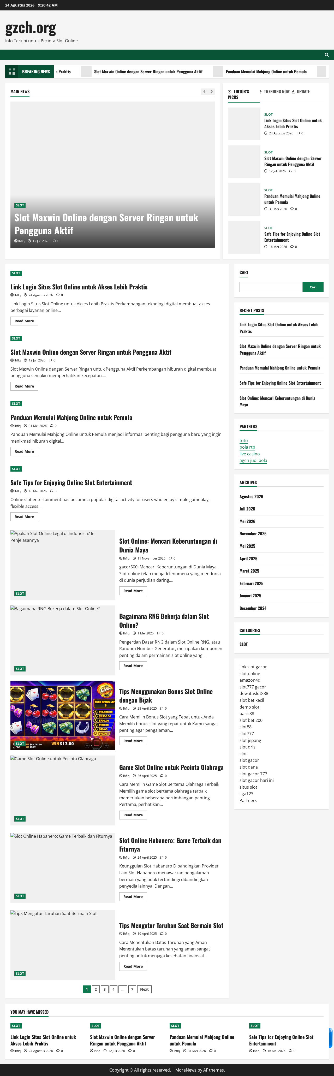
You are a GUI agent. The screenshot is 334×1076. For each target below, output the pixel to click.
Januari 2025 (250, 595)
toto (244, 440)
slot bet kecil (252, 700)
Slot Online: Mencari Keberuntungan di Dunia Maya (62, 565)
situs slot (248, 787)
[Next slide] (211, 91)
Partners (248, 800)
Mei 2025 (247, 546)
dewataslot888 (254, 693)
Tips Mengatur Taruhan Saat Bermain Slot (62, 945)
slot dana (249, 767)
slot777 (247, 733)
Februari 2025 (251, 583)
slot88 (246, 727)
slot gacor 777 (253, 773)
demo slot (249, 707)
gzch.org (30, 26)
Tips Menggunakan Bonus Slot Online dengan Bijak (62, 716)
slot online (250, 673)
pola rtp (247, 447)
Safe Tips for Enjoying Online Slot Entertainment (244, 237)
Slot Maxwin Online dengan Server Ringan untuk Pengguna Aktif (133, 71)
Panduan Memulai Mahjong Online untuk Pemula (251, 71)
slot (243, 754)
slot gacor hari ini (257, 780)
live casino (250, 454)
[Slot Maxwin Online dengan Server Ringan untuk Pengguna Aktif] (112, 175)
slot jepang (250, 740)
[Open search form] (327, 55)
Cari (244, 272)
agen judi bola (253, 460)
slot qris (247, 747)
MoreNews (185, 1070)
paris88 (247, 713)
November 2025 (253, 533)
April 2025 (248, 558)
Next (144, 989)
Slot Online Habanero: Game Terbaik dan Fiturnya (62, 868)
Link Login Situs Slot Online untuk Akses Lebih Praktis (244, 124)
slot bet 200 (251, 720)
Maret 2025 (249, 571)
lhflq (21, 241)
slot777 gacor (253, 687)
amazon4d (250, 680)
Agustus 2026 (251, 496)
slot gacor (249, 760)
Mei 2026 (247, 521)
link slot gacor (253, 667)
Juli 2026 (247, 509)
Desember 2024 (253, 608)
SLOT (20, 205)
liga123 (246, 793)
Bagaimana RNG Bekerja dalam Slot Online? (62, 640)
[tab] (244, 95)
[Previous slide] (204, 91)
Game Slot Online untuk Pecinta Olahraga (62, 790)
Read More (26, 321)
